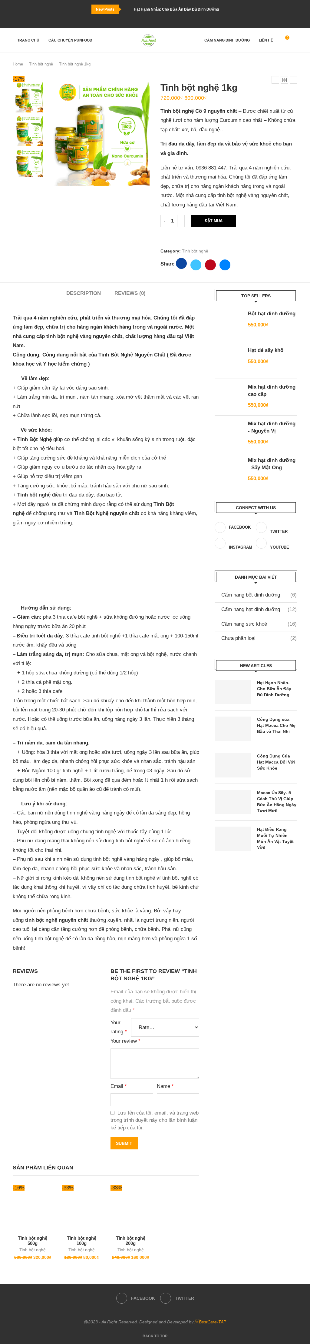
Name (165, 1086)
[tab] (83, 293)
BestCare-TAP (210, 1321)
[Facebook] (152, 19)
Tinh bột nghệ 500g (32, 1240)
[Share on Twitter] (195, 264)
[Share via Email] (224, 264)
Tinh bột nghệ (41, 64)
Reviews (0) (130, 293)
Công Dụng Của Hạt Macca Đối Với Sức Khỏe (276, 762)
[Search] (294, 40)
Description (83, 293)
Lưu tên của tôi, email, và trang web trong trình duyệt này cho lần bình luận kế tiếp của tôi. (154, 1120)
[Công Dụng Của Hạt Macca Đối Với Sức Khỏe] (233, 765)
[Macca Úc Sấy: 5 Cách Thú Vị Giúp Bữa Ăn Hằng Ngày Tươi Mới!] (233, 802)
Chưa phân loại (259, 638)
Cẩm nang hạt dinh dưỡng (259, 609)
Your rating (118, 1027)
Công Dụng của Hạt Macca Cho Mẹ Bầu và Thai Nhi (276, 725)
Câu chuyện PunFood (70, 40)
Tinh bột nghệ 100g (81, 1240)
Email (118, 1086)
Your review (125, 1041)
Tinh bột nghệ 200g (130, 1240)
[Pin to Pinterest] (210, 264)
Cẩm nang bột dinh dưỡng (259, 595)
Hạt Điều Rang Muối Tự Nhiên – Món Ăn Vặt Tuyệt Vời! (275, 838)
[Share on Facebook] (181, 263)
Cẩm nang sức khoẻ (259, 624)
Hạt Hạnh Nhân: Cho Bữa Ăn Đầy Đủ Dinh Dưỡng (176, 9)
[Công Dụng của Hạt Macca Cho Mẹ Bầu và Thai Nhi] (233, 729)
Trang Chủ (28, 40)
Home (18, 64)
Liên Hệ (266, 40)
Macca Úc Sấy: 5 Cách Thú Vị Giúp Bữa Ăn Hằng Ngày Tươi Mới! (276, 801)
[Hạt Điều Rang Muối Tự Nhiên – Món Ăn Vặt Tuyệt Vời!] (233, 839)
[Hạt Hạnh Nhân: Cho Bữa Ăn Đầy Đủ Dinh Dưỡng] (233, 692)
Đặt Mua (214, 221)
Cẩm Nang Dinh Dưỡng (227, 40)
